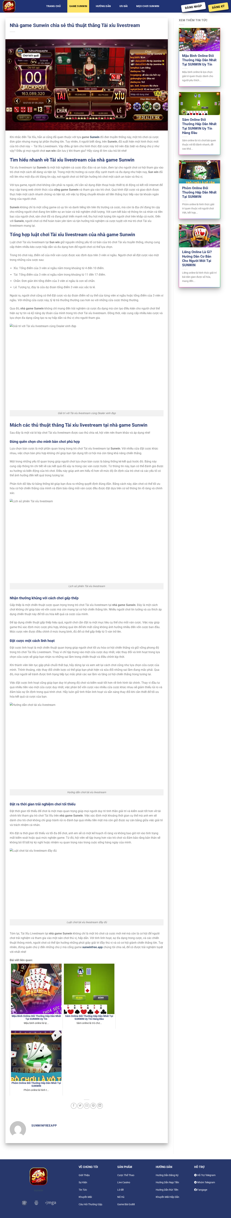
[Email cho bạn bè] (87, 1106)
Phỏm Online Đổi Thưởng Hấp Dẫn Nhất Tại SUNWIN (199, 192)
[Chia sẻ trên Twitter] (80, 1106)
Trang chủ (53, 6)
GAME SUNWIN (78, 6)
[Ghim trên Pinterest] (93, 1106)
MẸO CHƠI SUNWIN (147, 6)
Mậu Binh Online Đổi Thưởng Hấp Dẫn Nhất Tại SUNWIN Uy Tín (199, 60)
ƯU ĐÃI (123, 6)
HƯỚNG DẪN (103, 6)
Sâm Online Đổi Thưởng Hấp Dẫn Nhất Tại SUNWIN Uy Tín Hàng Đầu (199, 126)
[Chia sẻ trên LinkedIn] (100, 1106)
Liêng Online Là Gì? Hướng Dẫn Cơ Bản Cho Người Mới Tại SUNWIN (197, 258)
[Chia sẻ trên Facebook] (74, 1106)
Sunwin (95, 137)
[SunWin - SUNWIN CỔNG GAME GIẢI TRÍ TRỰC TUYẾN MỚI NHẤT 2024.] (21, 6)
